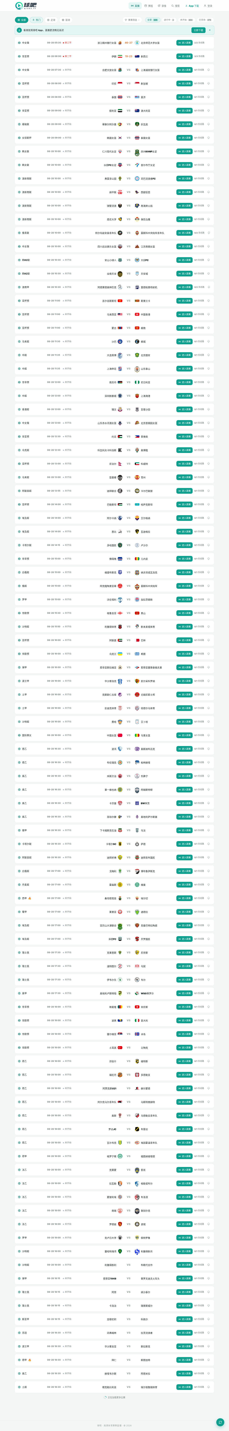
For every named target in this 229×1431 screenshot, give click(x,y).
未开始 (186, 20)
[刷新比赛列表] (220, 1422)
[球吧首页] (26, 5)
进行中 (169, 20)
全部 (152, 20)
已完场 (205, 20)
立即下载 (198, 30)
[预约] (208, 70)
